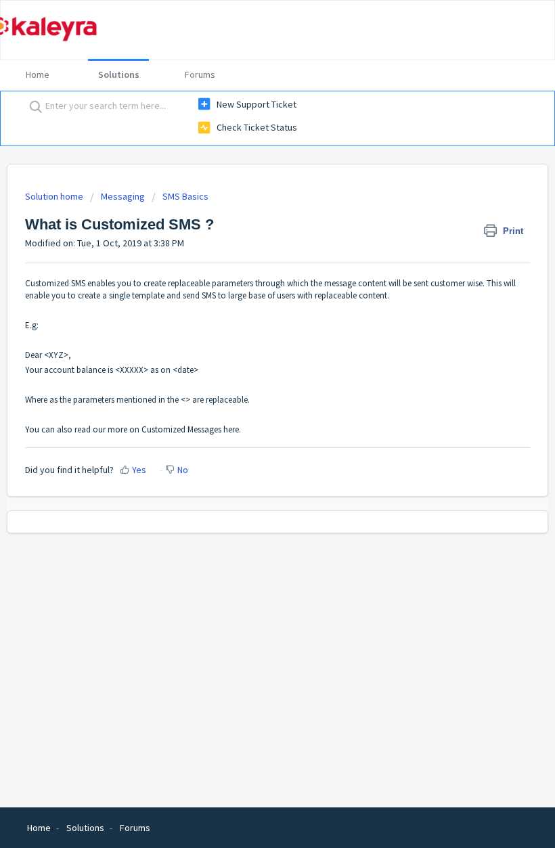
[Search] (33, 106)
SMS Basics (185, 196)
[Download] (252, 417)
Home (37, 74)
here (231, 429)
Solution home (55, 196)
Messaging (124, 196)
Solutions (118, 74)
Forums (200, 74)
